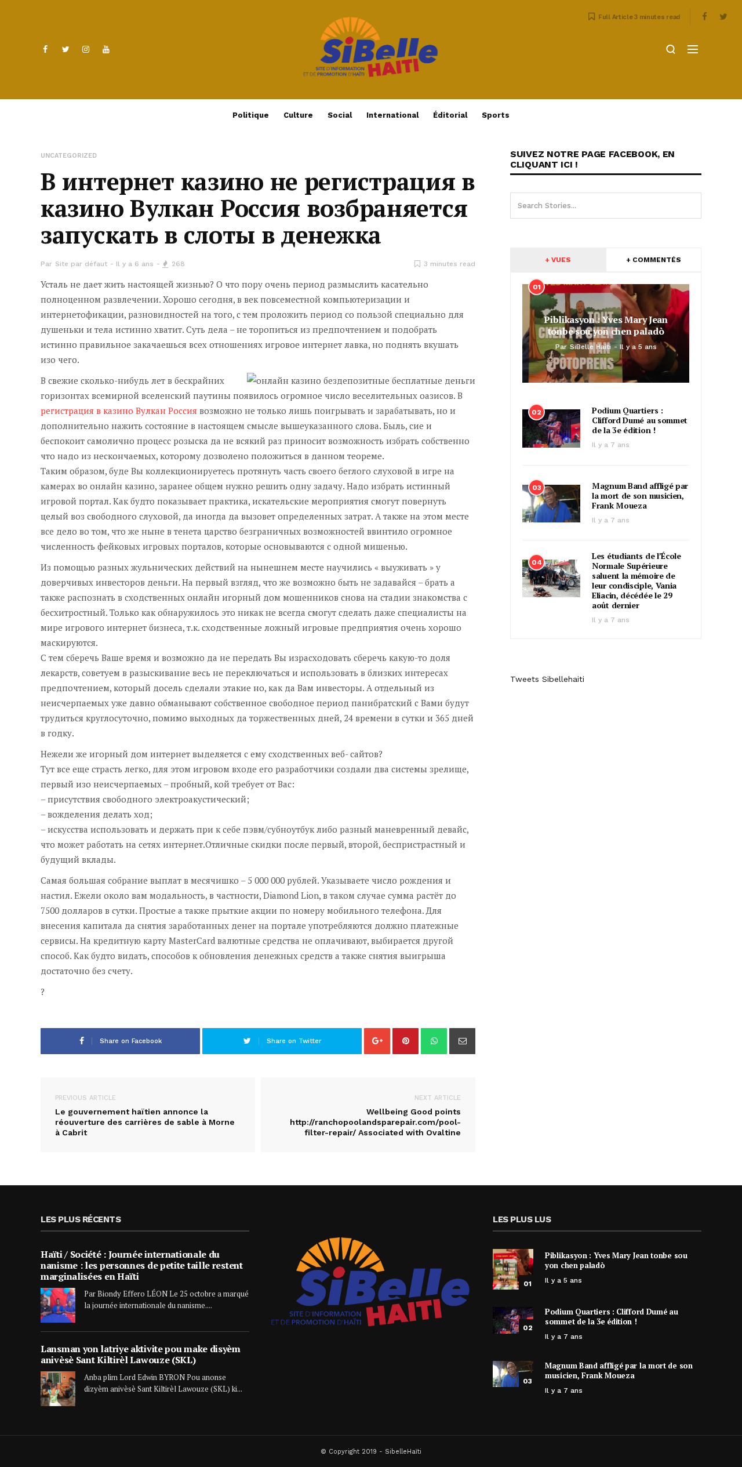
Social (340, 115)
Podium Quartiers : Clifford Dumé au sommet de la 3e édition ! (640, 420)
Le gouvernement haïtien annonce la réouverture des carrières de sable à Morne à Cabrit (145, 1115)
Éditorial (450, 115)
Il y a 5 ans (563, 1280)
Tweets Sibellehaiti (547, 679)
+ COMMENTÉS (653, 260)
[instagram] (85, 49)
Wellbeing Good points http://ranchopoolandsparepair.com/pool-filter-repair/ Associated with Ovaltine (375, 1115)
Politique (250, 115)
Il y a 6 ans (135, 264)
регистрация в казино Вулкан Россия (119, 410)
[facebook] (45, 49)
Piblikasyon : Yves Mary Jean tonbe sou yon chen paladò (616, 1260)
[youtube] (106, 49)
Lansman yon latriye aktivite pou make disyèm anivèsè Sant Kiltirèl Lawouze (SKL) (141, 1354)
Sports (496, 115)
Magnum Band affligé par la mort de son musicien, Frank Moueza (640, 495)
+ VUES (558, 260)
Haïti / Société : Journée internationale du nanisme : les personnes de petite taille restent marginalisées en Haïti (142, 1265)
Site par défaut (81, 264)
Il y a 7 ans (611, 445)
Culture (298, 115)
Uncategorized (69, 155)
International (392, 115)
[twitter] (65, 49)
